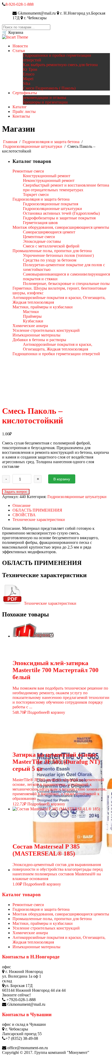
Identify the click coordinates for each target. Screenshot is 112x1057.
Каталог (20, 107)
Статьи (19, 50)
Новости (20, 46)
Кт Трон (30, 69)
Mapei (28, 79)
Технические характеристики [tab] (39, 519)
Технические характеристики (49, 603)
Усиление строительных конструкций (46, 928)
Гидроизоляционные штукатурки (32, 146)
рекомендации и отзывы (44, 97)
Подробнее (37, 712)
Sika (26, 83)
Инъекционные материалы (36, 947)
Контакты (21, 116)
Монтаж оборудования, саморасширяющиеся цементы (61, 914)
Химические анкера (30, 933)
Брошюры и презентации (45, 102)
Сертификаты (25, 93)
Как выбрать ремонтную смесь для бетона (60, 64)
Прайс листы (24, 111)
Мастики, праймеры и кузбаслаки (43, 923)
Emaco (28, 74)
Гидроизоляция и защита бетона (50, 141)
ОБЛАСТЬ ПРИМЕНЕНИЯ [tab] (37, 510)
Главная (10, 141)
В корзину (61, 479)
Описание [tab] (21, 505)
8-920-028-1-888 (19, 4)
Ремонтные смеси (28, 904)
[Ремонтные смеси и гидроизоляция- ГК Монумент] (15, 37)
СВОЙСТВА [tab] (24, 515)
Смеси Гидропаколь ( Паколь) (49, 88)
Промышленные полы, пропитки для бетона (52, 918)
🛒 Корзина (12, 32)
